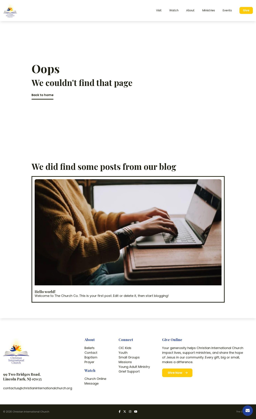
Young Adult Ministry (134, 367)
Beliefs (89, 348)
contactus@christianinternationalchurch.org (37, 388)
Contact (90, 352)
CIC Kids (125, 348)
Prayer (89, 362)
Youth (123, 352)
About (89, 339)
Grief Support (129, 371)
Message (91, 383)
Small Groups (129, 357)
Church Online (95, 379)
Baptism (90, 357)
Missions (125, 362)
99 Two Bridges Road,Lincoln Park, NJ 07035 (22, 376)
